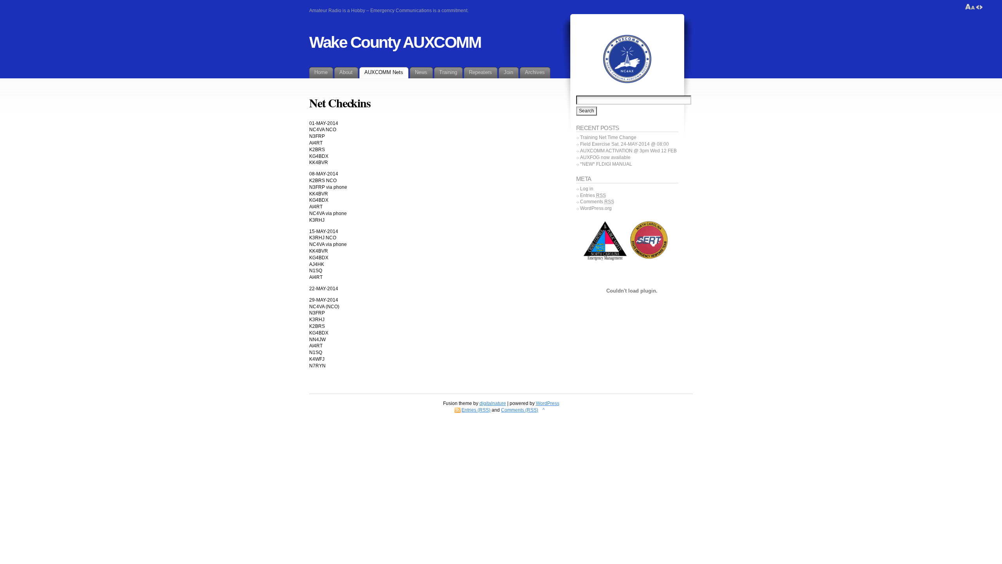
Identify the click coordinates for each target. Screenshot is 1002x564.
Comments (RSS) (519, 410)
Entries (593, 195)
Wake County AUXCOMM (395, 42)
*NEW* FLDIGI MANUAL (606, 164)
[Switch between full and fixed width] (979, 7)
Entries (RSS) (475, 410)
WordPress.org (596, 208)
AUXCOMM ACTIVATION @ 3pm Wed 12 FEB (628, 151)
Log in (586, 189)
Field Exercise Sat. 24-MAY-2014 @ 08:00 (624, 144)
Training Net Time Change (608, 137)
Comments (597, 201)
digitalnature (492, 403)
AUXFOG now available (605, 157)
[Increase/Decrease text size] (970, 7)
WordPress (547, 403)
